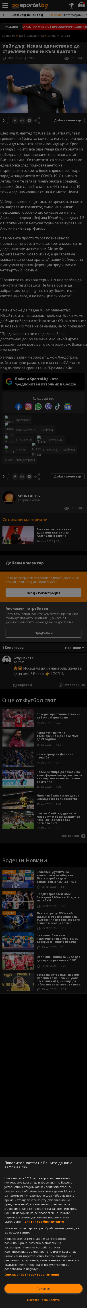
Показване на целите (43, 1300)
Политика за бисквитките (43, 1222)
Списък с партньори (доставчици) (31, 1274)
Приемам (43, 1288)
